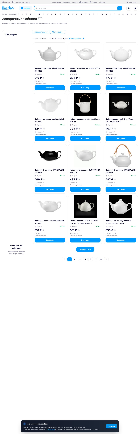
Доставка (66, 2)
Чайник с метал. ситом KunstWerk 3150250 (49, 120)
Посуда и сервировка (19, 23)
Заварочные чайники (58, 23)
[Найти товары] (119, 8)
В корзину (50, 88)
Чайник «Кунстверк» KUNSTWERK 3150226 (85, 171)
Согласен (111, 426)
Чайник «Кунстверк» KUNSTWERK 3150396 (49, 222)
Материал (56, 32)
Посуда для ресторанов (39, 23)
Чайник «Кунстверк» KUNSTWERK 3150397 (120, 171)
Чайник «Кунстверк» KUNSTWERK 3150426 (49, 171)
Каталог (5, 23)
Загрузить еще (85, 249)
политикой (51, 429)
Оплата (75, 2)
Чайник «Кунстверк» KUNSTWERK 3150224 (85, 69)
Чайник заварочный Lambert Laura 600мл (85, 120)
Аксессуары (40, 32)
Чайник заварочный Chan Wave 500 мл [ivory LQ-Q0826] (84, 222)
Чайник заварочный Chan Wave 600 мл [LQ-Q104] (119, 120)
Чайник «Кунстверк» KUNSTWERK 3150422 (49, 69)
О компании (56, 2)
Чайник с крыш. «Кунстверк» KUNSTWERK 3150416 (118, 222)
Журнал (102, 2)
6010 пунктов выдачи (22, 2)
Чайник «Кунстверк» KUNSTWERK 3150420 (120, 69)
